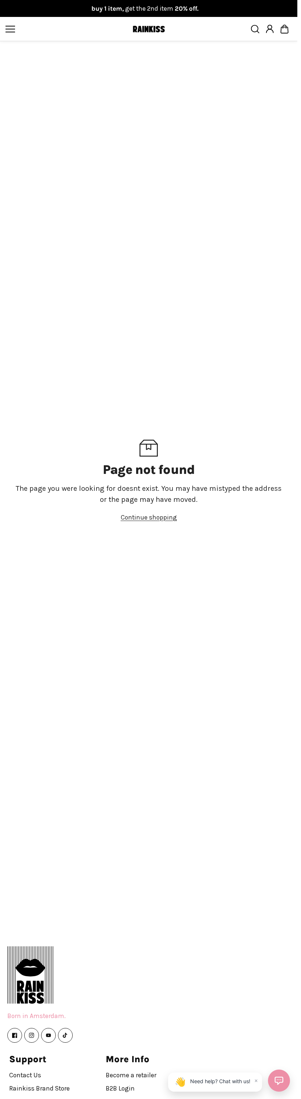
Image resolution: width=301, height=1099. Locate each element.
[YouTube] (48, 1035)
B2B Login (120, 1088)
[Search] (255, 29)
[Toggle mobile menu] (67, 29)
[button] (284, 29)
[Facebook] (14, 1035)
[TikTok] (65, 1035)
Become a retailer (131, 1075)
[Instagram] (31, 1035)
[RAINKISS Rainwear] (148, 29)
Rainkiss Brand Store (39, 1088)
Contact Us (25, 1075)
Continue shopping (149, 517)
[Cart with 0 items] (284, 29)
